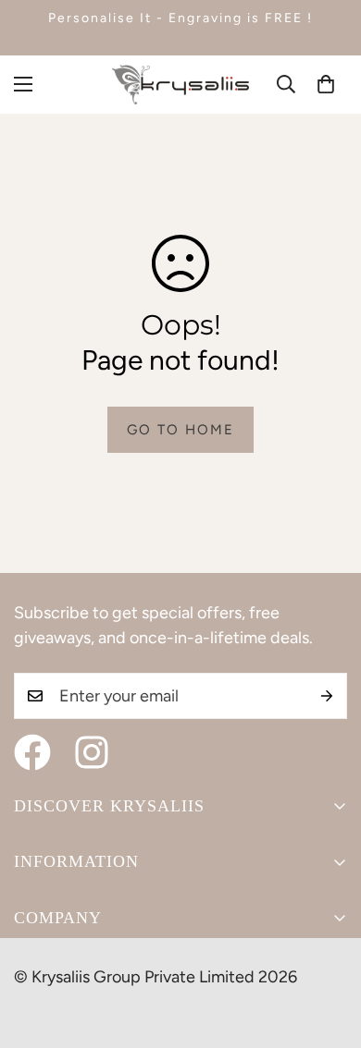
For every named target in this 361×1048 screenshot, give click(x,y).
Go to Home (180, 429)
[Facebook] (32, 752)
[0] (326, 84)
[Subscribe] (326, 696)
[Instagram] (91, 752)
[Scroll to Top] (327, 950)
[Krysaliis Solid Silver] (180, 84)
